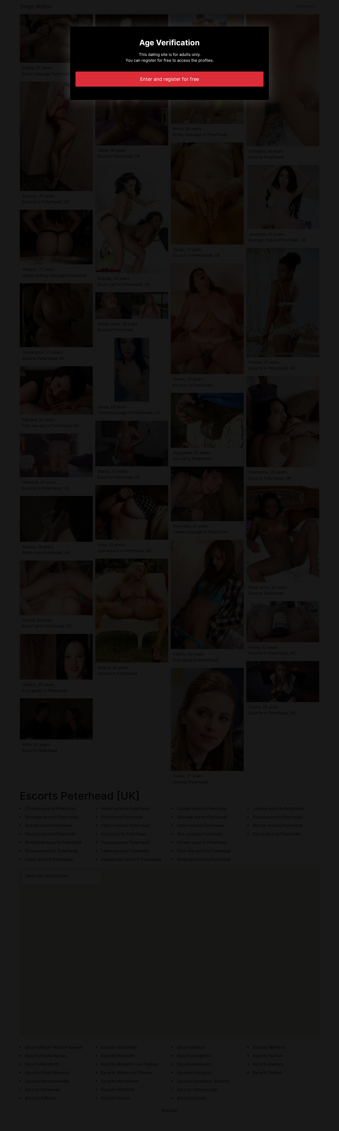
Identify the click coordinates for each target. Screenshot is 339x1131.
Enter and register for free (169, 79)
